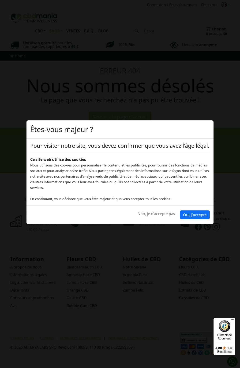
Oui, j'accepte (195, 214)
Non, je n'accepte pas (156, 213)
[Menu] (232, 320)
